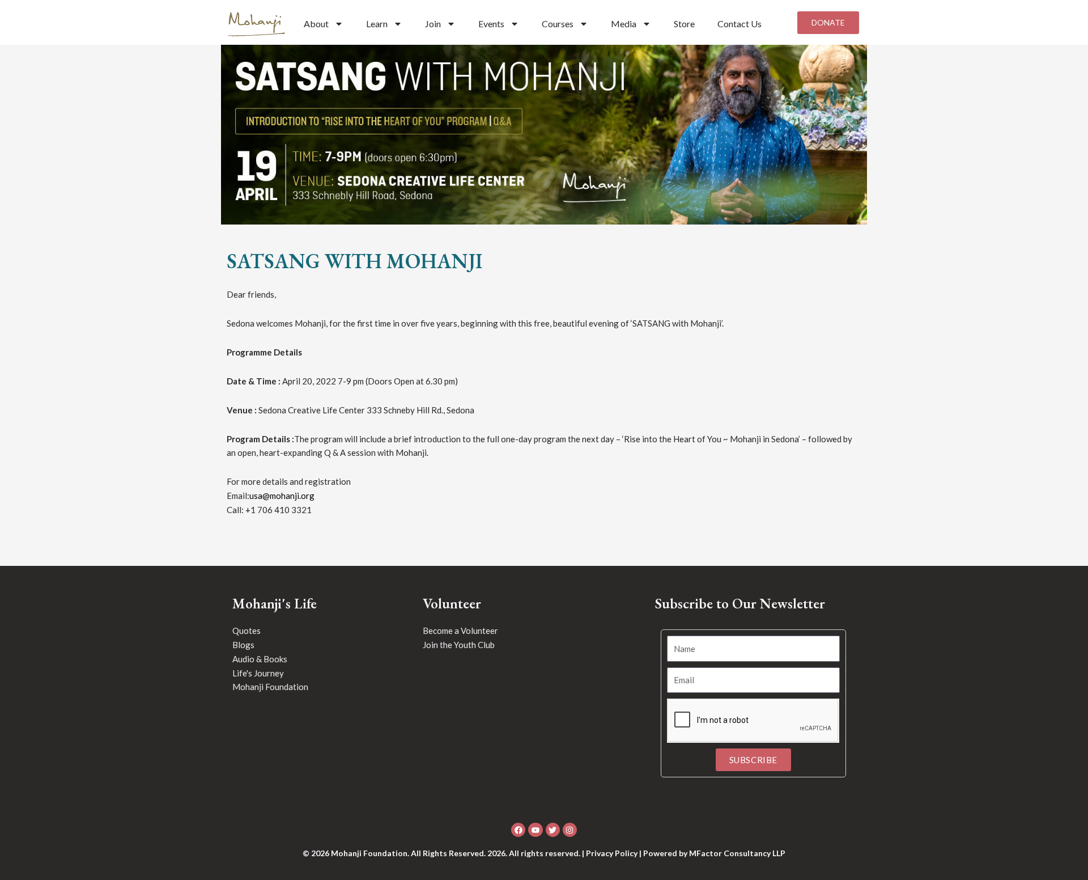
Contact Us (739, 23)
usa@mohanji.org (281, 495)
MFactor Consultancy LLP (737, 853)
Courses (557, 23)
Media (623, 23)
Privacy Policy (612, 853)
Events (491, 23)
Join (433, 23)
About (316, 23)
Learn (377, 23)
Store (684, 23)
